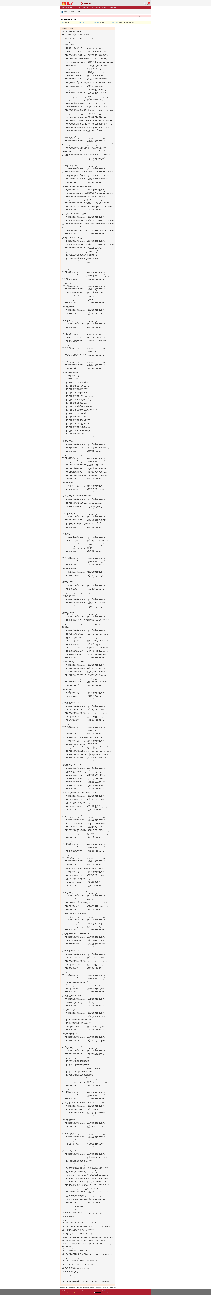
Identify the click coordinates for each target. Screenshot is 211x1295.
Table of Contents (78, 1292)
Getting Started (69, 7)
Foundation (66, 11)
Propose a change (105, 1292)
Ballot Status (96, 22)
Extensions (98, 7)
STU (82, 16)
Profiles (92, 7)
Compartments (115, 22)
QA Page (105, 1290)
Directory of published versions (130, 16)
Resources (85, 7)
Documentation (78, 7)
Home (62, 7)
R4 (148, 16)
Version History (71, 1292)
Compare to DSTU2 (90, 1292)
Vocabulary (63, 22)
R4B (146, 16)
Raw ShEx (62, 25)
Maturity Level (81, 22)
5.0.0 (106, 16)
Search (66, 1292)
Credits (83, 1292)
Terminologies (112, 7)
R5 (144, 16)
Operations (104, 7)
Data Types (73, 11)
